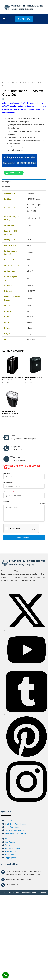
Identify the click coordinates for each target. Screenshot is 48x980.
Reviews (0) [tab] (7, 256)
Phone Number (8, 562)
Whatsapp (15, 527)
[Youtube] (26, 737)
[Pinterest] (26, 827)
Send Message (24, 608)
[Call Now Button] (5, 975)
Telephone (15, 516)
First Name (7, 543)
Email (12, 505)
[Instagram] (26, 874)
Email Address (8, 552)
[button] (4, 19)
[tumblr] (26, 784)
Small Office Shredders (15, 153)
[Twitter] (26, 700)
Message (6, 571)
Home (4, 153)
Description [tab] (7, 251)
